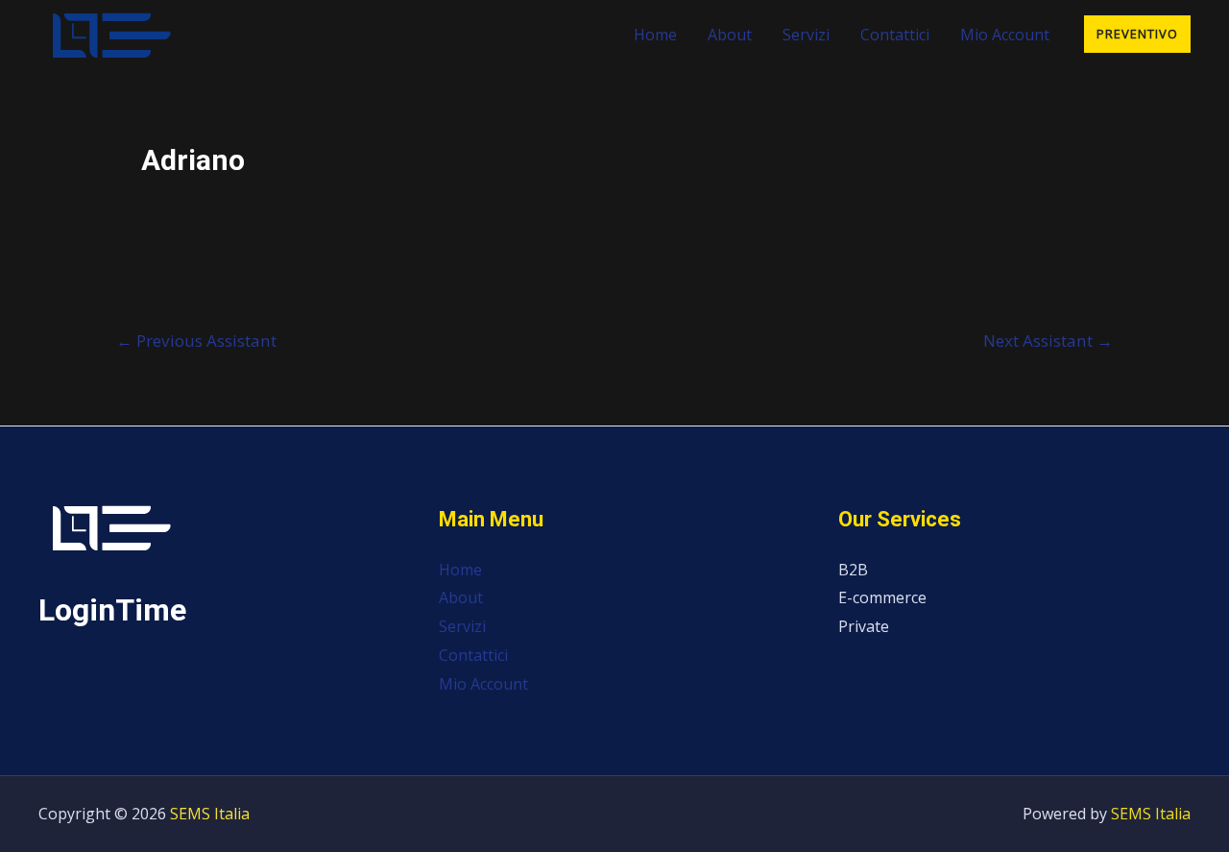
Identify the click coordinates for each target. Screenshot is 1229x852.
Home (655, 34)
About (730, 34)
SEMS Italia (210, 813)
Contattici (894, 34)
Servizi (806, 34)
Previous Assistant (196, 340)
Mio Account (1004, 34)
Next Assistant (1048, 340)
